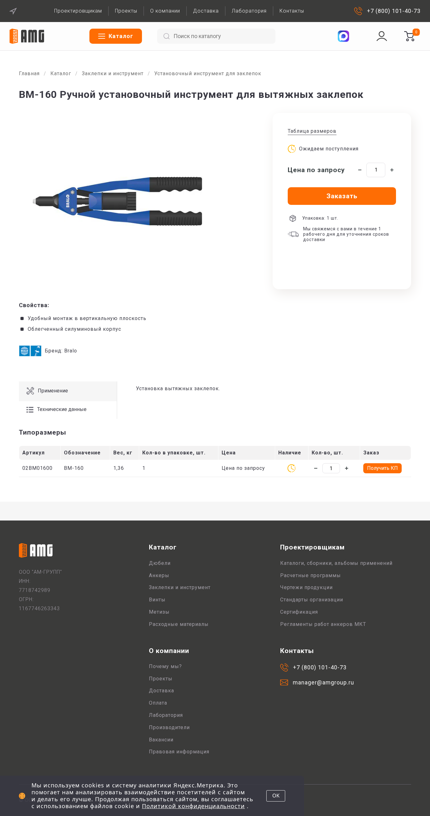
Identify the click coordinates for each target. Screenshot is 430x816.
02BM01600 (37, 468)
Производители (169, 727)
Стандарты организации (311, 600)
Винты (157, 600)
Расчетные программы (310, 575)
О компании (165, 11)
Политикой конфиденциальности (193, 806)
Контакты (292, 11)
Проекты (126, 11)
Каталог (60, 73)
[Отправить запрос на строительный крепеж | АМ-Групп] (409, 36)
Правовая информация (179, 752)
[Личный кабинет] (381, 36)
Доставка (206, 11)
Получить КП (382, 468)
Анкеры (159, 575)
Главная (29, 73)
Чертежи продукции (306, 587)
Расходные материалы (179, 624)
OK (276, 795)
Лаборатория (249, 11)
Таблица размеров (312, 131)
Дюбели (160, 563)
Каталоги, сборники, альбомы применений (336, 563)
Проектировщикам (78, 11)
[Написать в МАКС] (343, 36)
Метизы (159, 612)
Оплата (158, 703)
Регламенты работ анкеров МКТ (323, 624)
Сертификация (299, 612)
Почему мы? (165, 666)
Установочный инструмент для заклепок (207, 73)
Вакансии (161, 740)
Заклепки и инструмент (113, 73)
